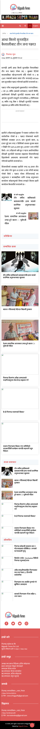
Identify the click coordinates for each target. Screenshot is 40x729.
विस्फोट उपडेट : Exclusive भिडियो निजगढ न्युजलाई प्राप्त (26, 559)
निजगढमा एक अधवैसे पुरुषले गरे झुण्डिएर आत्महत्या (25, 583)
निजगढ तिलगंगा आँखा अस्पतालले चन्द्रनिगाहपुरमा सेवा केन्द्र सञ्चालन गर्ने (15, 379)
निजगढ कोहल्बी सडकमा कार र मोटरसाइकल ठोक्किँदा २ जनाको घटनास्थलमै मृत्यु (25, 549)
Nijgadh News (23, 726)
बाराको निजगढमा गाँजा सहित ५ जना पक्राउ (25, 595)
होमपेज (4, 33)
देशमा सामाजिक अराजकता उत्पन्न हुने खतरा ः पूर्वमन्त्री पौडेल (19, 345)
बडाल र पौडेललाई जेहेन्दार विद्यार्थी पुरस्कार (17, 309)
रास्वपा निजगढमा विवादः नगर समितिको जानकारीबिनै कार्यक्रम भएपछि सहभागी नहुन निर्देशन (18, 449)
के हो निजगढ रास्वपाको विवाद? (13, 412)
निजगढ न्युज (10, 54)
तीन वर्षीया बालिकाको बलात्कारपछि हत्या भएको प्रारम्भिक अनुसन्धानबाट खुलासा (19, 276)
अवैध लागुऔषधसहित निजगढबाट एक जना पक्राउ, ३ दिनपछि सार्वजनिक (25, 573)
